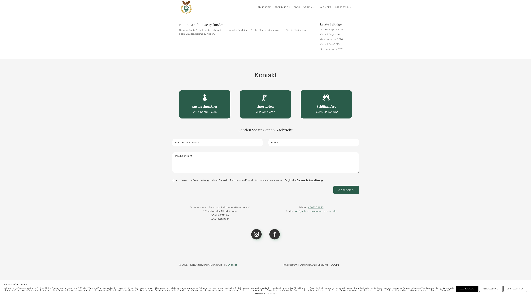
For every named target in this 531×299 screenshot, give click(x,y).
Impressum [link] (342, 7)
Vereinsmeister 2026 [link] (331, 39)
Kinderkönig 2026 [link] (330, 34)
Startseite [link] (264, 7)
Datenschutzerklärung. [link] (309, 180)
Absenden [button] (346, 190)
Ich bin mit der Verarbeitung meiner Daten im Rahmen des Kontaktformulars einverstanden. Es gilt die (249, 180)
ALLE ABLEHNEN (491, 289)
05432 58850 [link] (315, 207)
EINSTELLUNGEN (515, 289)
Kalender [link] (325, 7)
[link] (186, 7)
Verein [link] (308, 7)
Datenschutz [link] (308, 264)
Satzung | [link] (324, 264)
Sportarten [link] (282, 7)
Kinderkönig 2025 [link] (329, 44)
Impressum (272, 294)
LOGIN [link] (335, 264)
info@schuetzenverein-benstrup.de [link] (315, 211)
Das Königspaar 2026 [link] (331, 29)
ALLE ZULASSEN (467, 289)
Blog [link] (296, 7)
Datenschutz (259, 294)
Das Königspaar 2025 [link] (331, 49)
